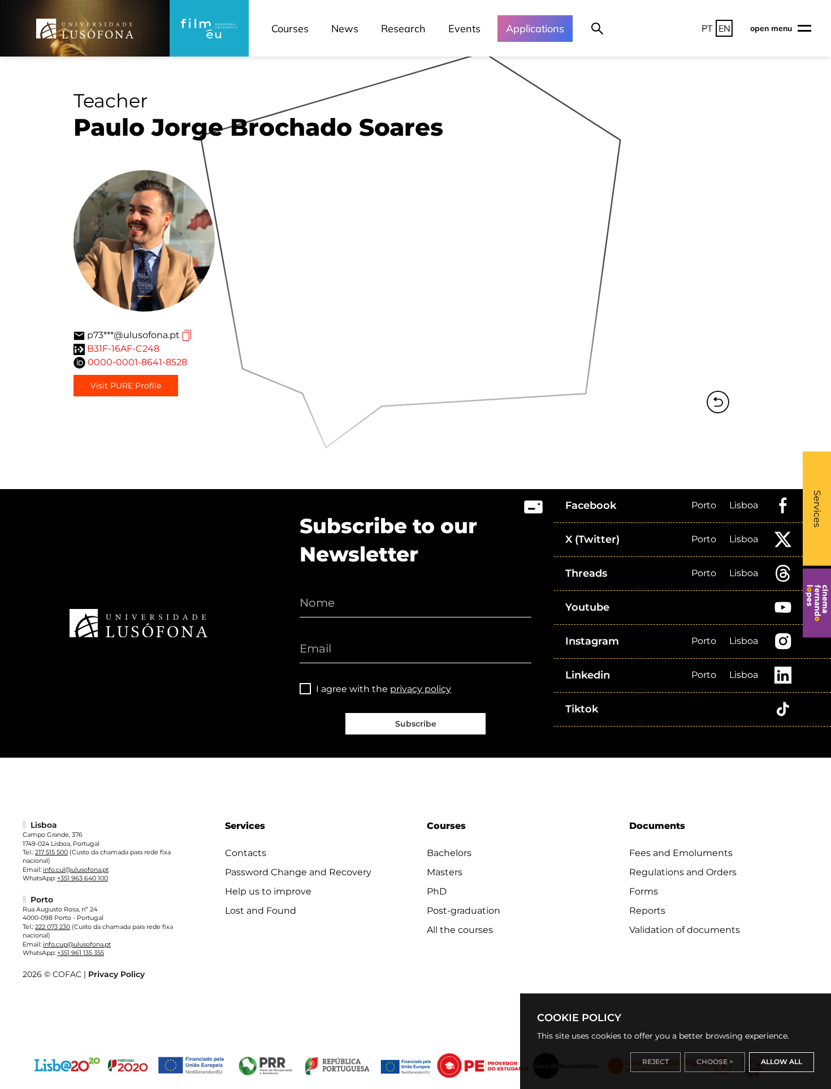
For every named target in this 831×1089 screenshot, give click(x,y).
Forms (643, 891)
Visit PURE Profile (125, 386)
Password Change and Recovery (298, 872)
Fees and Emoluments (681, 853)
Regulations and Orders (683, 872)
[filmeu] (209, 28)
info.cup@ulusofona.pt (77, 944)
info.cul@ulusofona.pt (76, 870)
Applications (535, 28)
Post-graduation (463, 910)
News (344, 28)
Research (403, 28)
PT (707, 28)
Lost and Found (260, 910)
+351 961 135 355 (80, 953)
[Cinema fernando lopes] (817, 603)
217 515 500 (51, 852)
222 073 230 (52, 927)
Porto (703, 505)
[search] (597, 28)
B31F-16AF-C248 (123, 348)
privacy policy (420, 689)
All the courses (460, 929)
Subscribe (415, 724)
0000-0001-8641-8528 (137, 362)
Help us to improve (268, 891)
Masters (444, 872)
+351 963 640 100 (82, 878)
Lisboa (743, 505)
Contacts (245, 853)
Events (464, 28)
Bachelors (449, 853)
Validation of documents (684, 929)
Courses (290, 28)
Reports (647, 910)
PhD (437, 891)
